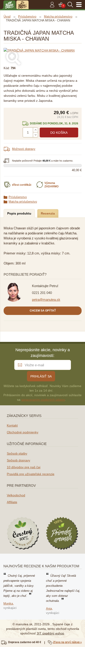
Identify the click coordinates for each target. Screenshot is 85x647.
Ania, (49, 608)
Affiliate (12, 502)
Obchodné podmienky (22, 432)
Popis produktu (19, 213)
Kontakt (12, 425)
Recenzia (48, 213)
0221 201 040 (42, 293)
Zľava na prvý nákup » (67, 642)
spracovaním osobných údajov (43, 399)
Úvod (7, 16)
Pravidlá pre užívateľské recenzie (30, 474)
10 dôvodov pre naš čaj (23, 467)
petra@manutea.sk (46, 299)
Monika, (8, 603)
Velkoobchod (16, 495)
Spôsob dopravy (18, 460)
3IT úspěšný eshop (50, 633)
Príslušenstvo (18, 197)
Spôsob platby (17, 453)
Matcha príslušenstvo (23, 201)
